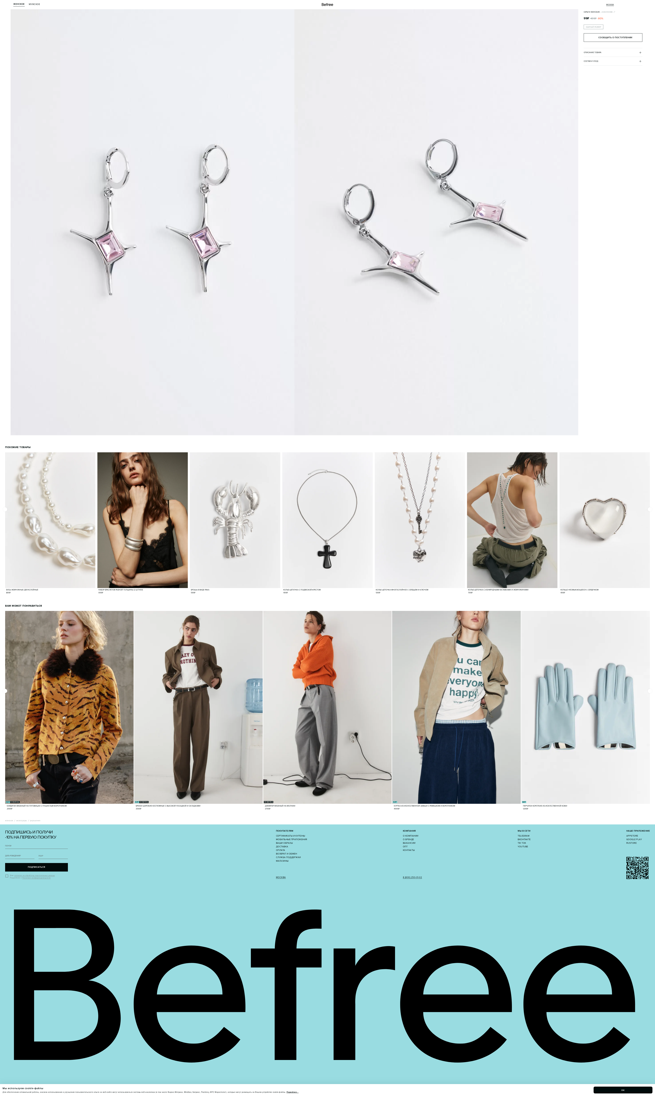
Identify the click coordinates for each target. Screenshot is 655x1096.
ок (623, 1090)
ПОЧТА (8, 846)
